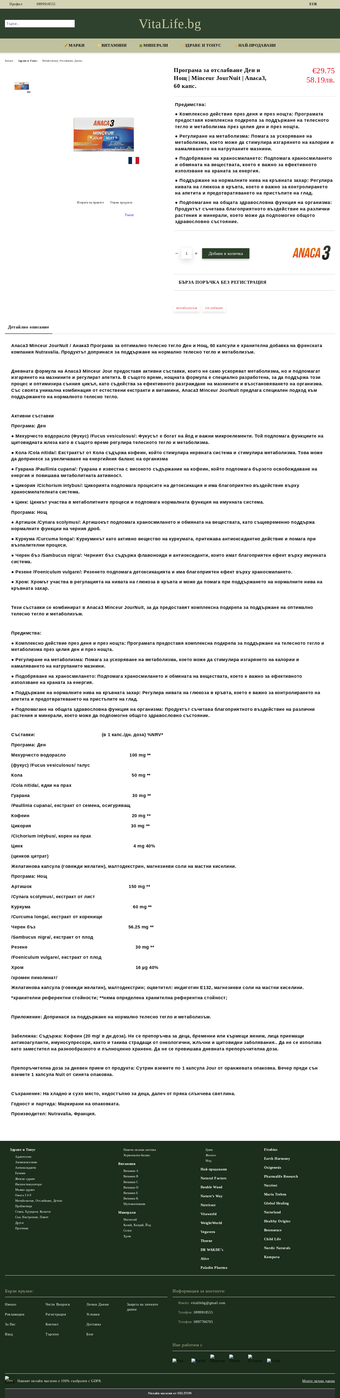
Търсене (52, 1334)
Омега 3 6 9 (23, 1195)
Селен (127, 1230)
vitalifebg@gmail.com (208, 1303)
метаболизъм (186, 308)
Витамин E (130, 1193)
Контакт (52, 1324)
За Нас (10, 1324)
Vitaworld (209, 1214)
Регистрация (56, 1314)
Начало (9, 60)
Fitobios (270, 1150)
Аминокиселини (26, 1162)
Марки (77, 45)
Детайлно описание (28, 326)
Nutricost (208, 1205)
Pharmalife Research (281, 1176)
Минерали (155, 45)
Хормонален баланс (136, 1155)
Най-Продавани (257, 45)
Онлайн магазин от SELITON (170, 1393)
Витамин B (130, 1176)
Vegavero (208, 1232)
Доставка (93, 1324)
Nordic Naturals (277, 1248)
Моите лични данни (318, 1381)
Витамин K (131, 1198)
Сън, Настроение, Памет (32, 1217)
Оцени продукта (121, 202)
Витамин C (130, 1182)
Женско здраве (25, 1179)
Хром (127, 1236)
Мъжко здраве (25, 1190)
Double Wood (212, 1187)
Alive (205, 1259)
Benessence (273, 1230)
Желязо (211, 1155)
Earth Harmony (277, 1158)
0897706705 (203, 1322)
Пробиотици (23, 1206)
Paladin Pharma (214, 1268)
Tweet (129, 215)
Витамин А (131, 1171)
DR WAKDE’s (212, 1250)
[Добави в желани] (183, 239)
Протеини (21, 1228)
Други (19, 1223)
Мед (209, 1160)
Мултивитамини (134, 1204)
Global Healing (276, 1203)
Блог (90, 1334)
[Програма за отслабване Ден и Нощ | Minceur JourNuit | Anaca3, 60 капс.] (104, 191)
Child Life (272, 1239)
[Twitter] (332, 4)
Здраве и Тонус (203, 45)
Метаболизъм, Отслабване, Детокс (62, 60)
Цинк (209, 1150)
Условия (93, 1314)
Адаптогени (23, 1156)
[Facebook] (325, 4)
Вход (9, 1334)
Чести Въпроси (58, 1304)
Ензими (20, 1173)
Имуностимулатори (28, 1184)
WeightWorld (211, 1223)
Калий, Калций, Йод (137, 1225)
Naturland (272, 1212)
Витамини (114, 45)
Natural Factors (214, 1178)
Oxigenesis (272, 1167)
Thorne (206, 1241)
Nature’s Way (212, 1196)
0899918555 (46, 4)
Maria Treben (275, 1194)
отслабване (214, 308)
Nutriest (270, 1185)
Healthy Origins (277, 1221)
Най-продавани (214, 1169)
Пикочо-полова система (139, 1150)
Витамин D (131, 1187)
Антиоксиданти (25, 1167)
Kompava (272, 1257)
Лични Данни (97, 1304)
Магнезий (130, 1219)
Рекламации (15, 1314)
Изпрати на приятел (90, 202)
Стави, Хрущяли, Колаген (33, 1211)
